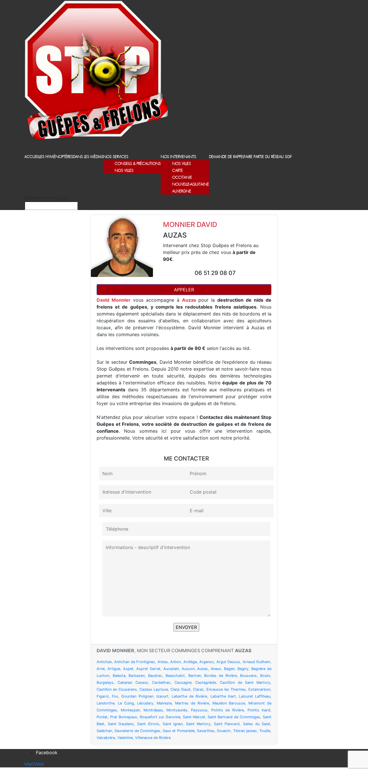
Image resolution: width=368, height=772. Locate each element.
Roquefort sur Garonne (160, 717)
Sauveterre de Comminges (137, 731)
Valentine (125, 738)
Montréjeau (153, 710)
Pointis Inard (259, 710)
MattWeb (34, 764)
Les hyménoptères (56, 157)
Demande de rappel (226, 157)
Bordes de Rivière (220, 675)
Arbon (175, 662)
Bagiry (242, 669)
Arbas (163, 662)
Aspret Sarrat (148, 669)
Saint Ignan (173, 724)
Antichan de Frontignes (134, 662)
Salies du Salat (256, 724)
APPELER (184, 289)
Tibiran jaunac (245, 731)
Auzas (202, 669)
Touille (264, 731)
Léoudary (145, 703)
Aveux (216, 669)
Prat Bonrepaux (123, 717)
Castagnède (205, 682)
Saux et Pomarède (179, 731)
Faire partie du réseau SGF (268, 157)
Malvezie (164, 703)
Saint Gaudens (121, 724)
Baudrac (155, 675)
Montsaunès (176, 710)
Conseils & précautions (138, 164)
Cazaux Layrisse (153, 689)
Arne (101, 669)
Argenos (206, 662)
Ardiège (190, 662)
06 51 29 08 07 (215, 272)
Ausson (188, 669)
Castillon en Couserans (117, 689)
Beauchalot (175, 675)
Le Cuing (126, 703)
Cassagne (183, 682)
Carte (177, 171)
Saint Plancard (227, 724)
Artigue (114, 669)
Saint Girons (148, 724)
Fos (115, 696)
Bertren (194, 675)
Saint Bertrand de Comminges (234, 717)
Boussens (248, 675)
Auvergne (181, 191)
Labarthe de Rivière (189, 696)
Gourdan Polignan (137, 696)
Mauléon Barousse (228, 703)
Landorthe (105, 703)
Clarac (198, 689)
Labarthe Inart (223, 696)
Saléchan (104, 731)
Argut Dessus (228, 662)
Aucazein (171, 669)
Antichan (104, 662)
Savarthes (205, 731)
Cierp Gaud (180, 689)
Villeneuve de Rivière (152, 738)
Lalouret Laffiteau (254, 696)
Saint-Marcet (194, 717)
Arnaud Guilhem (256, 662)
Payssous (199, 710)
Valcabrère (106, 738)
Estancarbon (259, 689)
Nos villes (124, 171)
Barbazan (137, 675)
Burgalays (105, 682)
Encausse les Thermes (226, 689)
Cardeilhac (161, 682)
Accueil (31, 157)
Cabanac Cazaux (133, 682)
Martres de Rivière (192, 703)
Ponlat (102, 717)
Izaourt (162, 696)
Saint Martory (198, 724)
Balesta (119, 675)
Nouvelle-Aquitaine (190, 184)
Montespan (130, 710)
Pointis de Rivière (227, 710)
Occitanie (182, 178)
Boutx (265, 675)
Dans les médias (88, 157)
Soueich (224, 731)
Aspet (128, 669)
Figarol (103, 696)
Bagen (229, 669)
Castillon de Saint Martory (245, 682)
